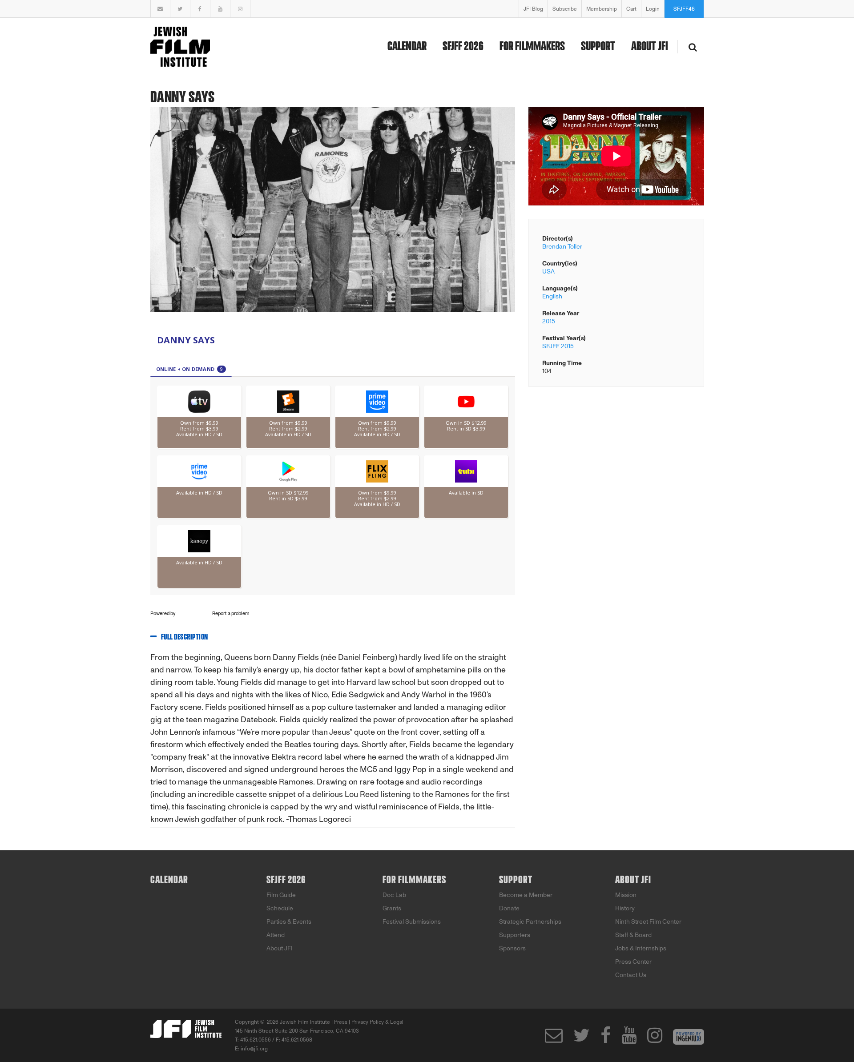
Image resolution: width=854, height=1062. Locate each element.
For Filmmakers (532, 46)
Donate (509, 908)
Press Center (633, 961)
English (552, 296)
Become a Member (525, 895)
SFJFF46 (684, 9)
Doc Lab (394, 895)
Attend (275, 935)
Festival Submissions (412, 921)
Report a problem (231, 613)
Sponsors (512, 948)
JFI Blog (533, 9)
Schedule (279, 908)
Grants (392, 908)
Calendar (407, 46)
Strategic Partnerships (530, 921)
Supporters (514, 935)
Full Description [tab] (184, 637)
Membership (601, 9)
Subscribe (564, 9)
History (625, 908)
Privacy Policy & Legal (377, 1022)
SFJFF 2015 (558, 346)
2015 (548, 321)
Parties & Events (288, 921)
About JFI (649, 46)
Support (598, 46)
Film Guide (281, 895)
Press (340, 1022)
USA (548, 271)
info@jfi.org (254, 1049)
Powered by (163, 613)
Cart (631, 9)
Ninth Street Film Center (648, 921)
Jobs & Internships (640, 948)
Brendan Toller (562, 246)
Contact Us (630, 975)
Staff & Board (633, 935)
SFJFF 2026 (463, 46)
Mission (625, 895)
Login (653, 9)
